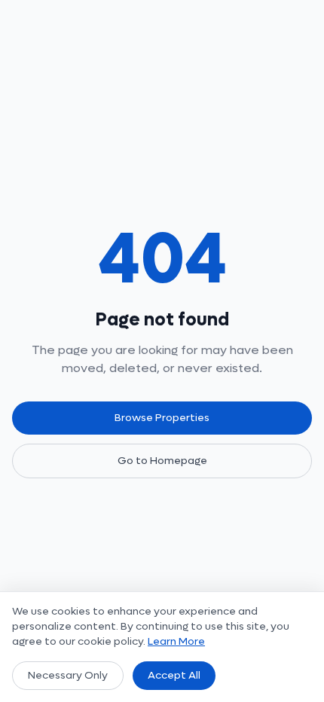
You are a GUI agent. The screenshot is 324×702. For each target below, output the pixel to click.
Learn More (176, 641)
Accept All (174, 675)
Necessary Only (68, 675)
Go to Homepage (162, 460)
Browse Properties (162, 418)
